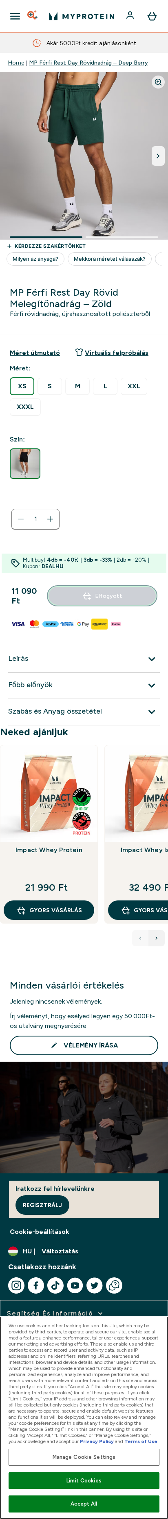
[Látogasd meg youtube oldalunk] (75, 1285)
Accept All (84, 1504)
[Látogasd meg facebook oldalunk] (36, 1285)
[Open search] (33, 16)
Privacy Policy (97, 1441)
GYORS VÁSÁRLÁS (55, 910)
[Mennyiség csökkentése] (21, 519)
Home (16, 62)
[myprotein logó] (81, 16)
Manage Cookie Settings (84, 1457)
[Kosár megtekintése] (152, 16)
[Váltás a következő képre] (158, 156)
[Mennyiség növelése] (50, 519)
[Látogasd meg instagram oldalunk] (16, 1285)
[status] (35, 519)
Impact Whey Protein (48, 849)
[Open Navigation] (15, 16)
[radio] (22, 386)
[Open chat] (114, 1285)
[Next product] (156, 938)
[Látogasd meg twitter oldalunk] (94, 1285)
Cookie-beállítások (39, 1231)
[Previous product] (140, 938)
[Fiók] (131, 16)
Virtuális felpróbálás (116, 352)
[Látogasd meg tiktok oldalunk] (55, 1285)
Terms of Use (140, 1441)
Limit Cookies (84, 1481)
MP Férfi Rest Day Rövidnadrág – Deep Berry (88, 62)
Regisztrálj (42, 1205)
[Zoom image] (158, 82)
